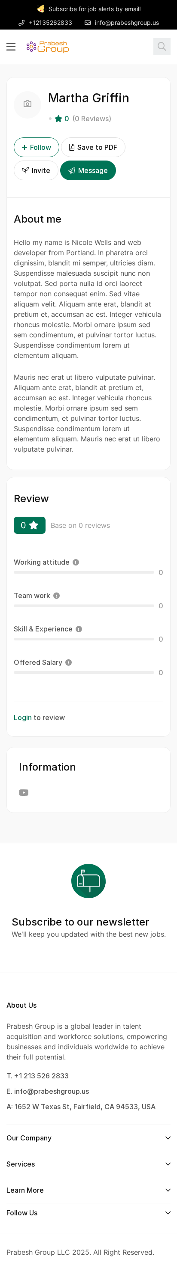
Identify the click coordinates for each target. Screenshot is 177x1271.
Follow (40, 147)
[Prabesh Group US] (47, 46)
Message (92, 170)
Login (23, 717)
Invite (40, 170)
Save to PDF (96, 147)
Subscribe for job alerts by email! (95, 8)
